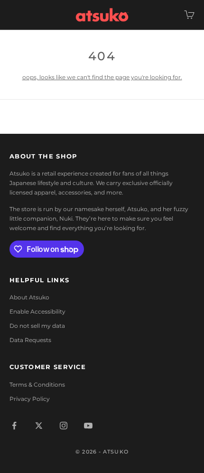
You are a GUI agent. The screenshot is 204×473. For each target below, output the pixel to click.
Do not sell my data (37, 325)
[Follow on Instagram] (63, 425)
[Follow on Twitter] (39, 425)
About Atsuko (29, 297)
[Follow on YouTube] (88, 425)
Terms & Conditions (37, 384)
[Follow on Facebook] (14, 425)
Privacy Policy (29, 398)
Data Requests (30, 339)
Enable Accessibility (37, 311)
